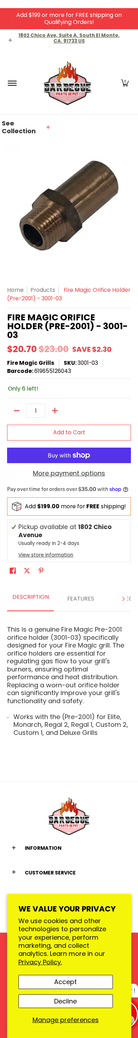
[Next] (123, 599)
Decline (65, 1001)
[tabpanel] (69, 678)
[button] (125, 83)
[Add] (54, 410)
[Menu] (12, 83)
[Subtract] (16, 410)
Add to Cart (69, 432)
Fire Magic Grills (30, 363)
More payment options (69, 473)
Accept (65, 981)
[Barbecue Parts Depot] (67, 83)
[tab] (30, 599)
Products (42, 290)
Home (15, 290)
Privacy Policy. (40, 962)
